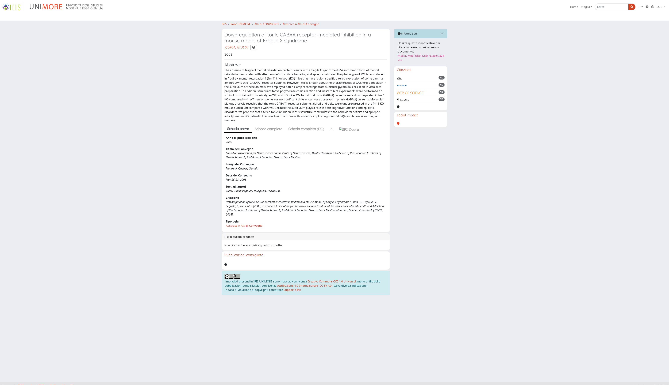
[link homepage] (12, 7)
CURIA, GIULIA (236, 47)
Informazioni (409, 33)
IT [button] (639, 7)
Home (574, 7)
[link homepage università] (66, 7)
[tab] (331, 129)
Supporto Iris (292, 290)
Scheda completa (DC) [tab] (306, 129)
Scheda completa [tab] (268, 129)
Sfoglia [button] (585, 7)
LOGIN (661, 7)
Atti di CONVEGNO (267, 24)
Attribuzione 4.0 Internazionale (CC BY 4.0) (304, 286)
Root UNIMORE (240, 24)
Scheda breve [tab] (238, 128)
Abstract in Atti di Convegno (301, 24)
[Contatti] (652, 6)
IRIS (224, 24)
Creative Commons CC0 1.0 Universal (331, 281)
